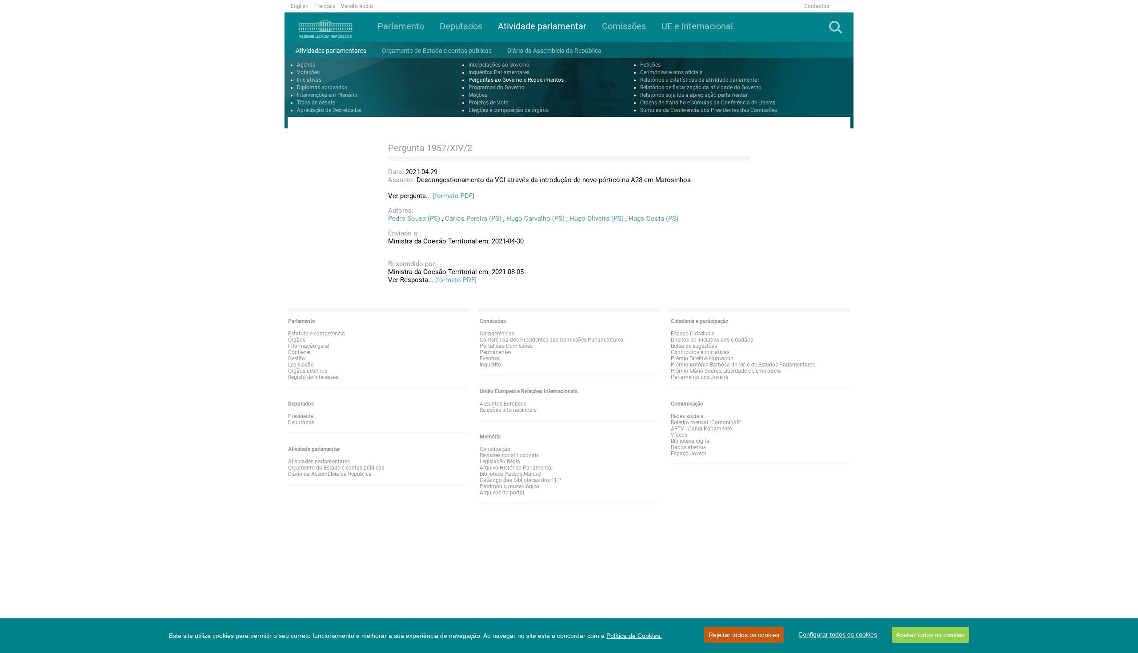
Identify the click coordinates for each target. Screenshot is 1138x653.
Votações (308, 72)
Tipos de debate (316, 103)
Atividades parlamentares (319, 461)
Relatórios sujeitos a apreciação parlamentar (694, 95)
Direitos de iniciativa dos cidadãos (712, 340)
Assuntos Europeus (503, 404)
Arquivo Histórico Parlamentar (516, 468)
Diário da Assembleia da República (330, 474)
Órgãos (296, 340)
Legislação (301, 365)
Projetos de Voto (489, 103)
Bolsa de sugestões (694, 346)
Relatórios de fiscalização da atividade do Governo (700, 87)
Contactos (816, 6)
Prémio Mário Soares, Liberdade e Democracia (726, 371)
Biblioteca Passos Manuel (510, 474)
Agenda (306, 65)
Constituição (495, 449)
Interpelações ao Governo (499, 65)
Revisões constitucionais (509, 455)
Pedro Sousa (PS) (414, 219)
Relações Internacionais (508, 410)
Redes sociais (687, 416)
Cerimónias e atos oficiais (671, 72)
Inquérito (490, 365)
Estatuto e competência (316, 333)
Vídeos (679, 435)
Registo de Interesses (313, 377)
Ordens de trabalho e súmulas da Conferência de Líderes (707, 103)
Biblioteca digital (691, 441)
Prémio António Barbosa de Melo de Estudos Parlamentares (743, 365)
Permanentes (496, 352)
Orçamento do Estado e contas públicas (336, 468)
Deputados (301, 422)
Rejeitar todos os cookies (744, 634)
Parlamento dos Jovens (699, 377)
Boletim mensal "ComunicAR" (706, 422)
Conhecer (299, 352)
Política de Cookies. (634, 635)
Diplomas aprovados (322, 87)
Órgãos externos (307, 371)
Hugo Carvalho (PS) (535, 219)
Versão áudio (357, 6)
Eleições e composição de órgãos (509, 110)
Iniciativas (309, 80)
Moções (478, 95)
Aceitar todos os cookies (930, 634)
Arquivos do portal (502, 493)
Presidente (300, 416)
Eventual (490, 358)
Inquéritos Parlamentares (499, 72)
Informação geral (308, 346)
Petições (650, 65)
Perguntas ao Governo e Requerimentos (516, 80)
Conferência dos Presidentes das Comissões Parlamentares (551, 340)
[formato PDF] (453, 196)
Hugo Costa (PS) (653, 219)
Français (324, 6)
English (300, 6)
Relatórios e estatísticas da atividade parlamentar (699, 80)
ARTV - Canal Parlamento (701, 429)
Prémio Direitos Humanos (702, 358)
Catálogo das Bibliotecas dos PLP (520, 480)
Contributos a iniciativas (700, 352)
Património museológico (509, 486)
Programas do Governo (497, 87)
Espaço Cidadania (693, 333)
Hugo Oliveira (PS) (596, 219)
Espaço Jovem (688, 453)
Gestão (296, 358)
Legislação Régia (500, 461)
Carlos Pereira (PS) (473, 219)
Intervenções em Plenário (327, 95)
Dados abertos (688, 447)
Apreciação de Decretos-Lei (329, 110)
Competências (497, 333)
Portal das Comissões (506, 346)
